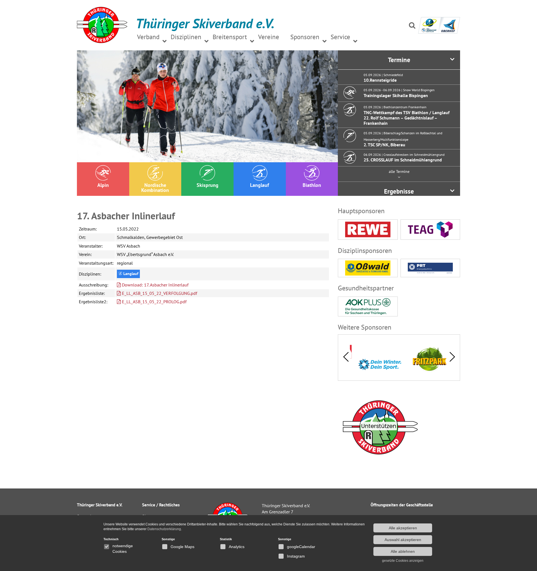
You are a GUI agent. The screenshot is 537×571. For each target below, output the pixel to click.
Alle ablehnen (403, 551)
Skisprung (207, 185)
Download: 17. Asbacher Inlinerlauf (155, 285)
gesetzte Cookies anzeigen (402, 561)
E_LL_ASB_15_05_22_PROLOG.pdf (154, 301)
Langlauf (259, 185)
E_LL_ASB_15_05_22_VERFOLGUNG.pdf (159, 293)
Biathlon (312, 185)
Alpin (103, 185)
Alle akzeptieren (403, 528)
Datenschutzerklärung (164, 529)
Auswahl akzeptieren (403, 539)
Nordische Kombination (155, 187)
